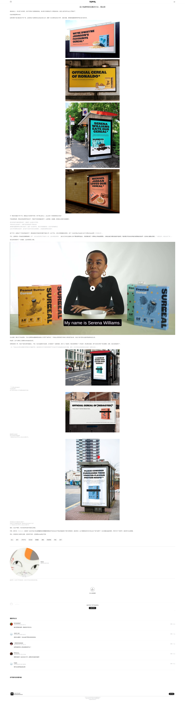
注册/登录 (92, 608)
